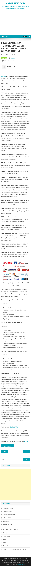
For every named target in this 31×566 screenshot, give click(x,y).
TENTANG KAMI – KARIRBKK (10, 529)
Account (5, 546)
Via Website (6, 521)
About (4, 539)
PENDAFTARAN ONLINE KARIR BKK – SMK (14, 549)
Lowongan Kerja (7, 511)
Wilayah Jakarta (7, 524)
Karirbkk (13, 54)
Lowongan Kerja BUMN (9, 514)
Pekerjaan (6, 533)
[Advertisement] (15, 24)
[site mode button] (25, 36)
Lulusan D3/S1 (7, 518)
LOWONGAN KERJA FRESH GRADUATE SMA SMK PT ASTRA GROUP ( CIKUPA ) (27, 451)
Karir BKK (3, 76)
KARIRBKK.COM (15, 3)
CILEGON (13, 58)
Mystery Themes (21, 564)
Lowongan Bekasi (8, 508)
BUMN (4, 542)
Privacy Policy (7, 536)
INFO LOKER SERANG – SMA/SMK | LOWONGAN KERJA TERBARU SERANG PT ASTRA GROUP (6, 451)
